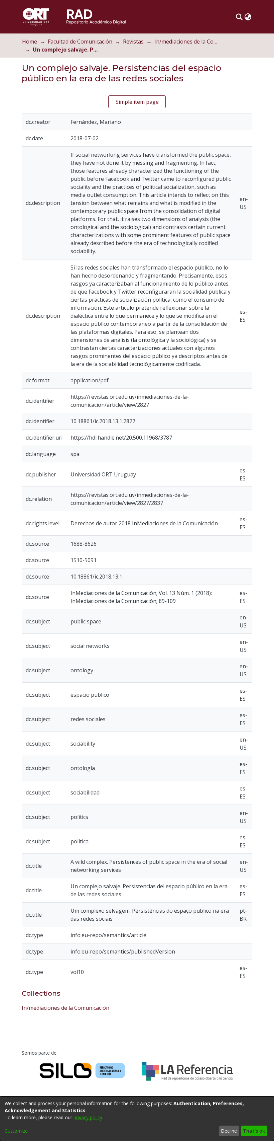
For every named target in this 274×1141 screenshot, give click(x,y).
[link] (65, 1007)
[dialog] (137, 1118)
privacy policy (88, 1117)
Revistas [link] (133, 41)
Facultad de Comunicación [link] (80, 41)
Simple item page (137, 101)
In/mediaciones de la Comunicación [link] (187, 41)
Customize (16, 1131)
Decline (229, 1131)
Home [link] (29, 41)
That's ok (254, 1131)
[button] (239, 17)
